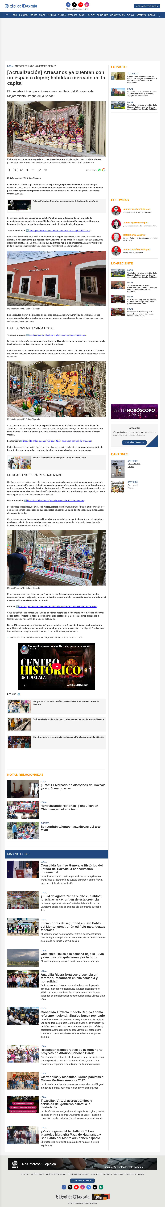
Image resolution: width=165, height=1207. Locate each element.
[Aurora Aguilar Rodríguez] (116, 224)
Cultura (91, 15)
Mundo (42, 15)
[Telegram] (27, 170)
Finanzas (51, 15)
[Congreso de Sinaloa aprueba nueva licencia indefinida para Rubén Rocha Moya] (118, 312)
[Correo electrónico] (33, 170)
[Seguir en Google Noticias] (104, 170)
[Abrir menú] (7, 15)
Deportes (141, 15)
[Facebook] (68, 4)
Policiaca (23, 15)
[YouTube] (80, 4)
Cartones (72, 15)
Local (14, 15)
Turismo (130, 15)
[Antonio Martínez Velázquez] (116, 210)
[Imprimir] (45, 170)
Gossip (82, 15)
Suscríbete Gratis (134, 442)
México (33, 15)
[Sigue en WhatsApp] (99, 170)
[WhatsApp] (21, 170)
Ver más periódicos (147, 6)
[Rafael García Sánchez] (116, 237)
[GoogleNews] (88, 1187)
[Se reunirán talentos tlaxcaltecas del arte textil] (23, 830)
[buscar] (158, 15)
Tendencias (102, 15)
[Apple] (95, 1187)
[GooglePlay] (101, 1187)
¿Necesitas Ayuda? (82, 1181)
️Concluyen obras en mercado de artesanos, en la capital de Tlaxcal (59, 230)
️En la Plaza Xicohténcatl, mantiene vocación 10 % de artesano (55, 501)
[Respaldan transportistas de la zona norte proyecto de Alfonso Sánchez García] (23, 1057)
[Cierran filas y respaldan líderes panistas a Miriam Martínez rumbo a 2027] (23, 1082)
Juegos (151, 15)
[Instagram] (86, 4)
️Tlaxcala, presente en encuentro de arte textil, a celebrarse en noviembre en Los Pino (58, 606)
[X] (74, 4)
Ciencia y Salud (117, 15)
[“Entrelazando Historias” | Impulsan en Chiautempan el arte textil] (23, 810)
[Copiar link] (39, 170)
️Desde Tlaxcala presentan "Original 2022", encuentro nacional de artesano (56, 441)
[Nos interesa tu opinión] (82, 1164)
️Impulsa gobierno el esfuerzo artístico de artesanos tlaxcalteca (57, 335)
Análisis (62, 15)
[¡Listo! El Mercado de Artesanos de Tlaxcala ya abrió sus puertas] (23, 789)
